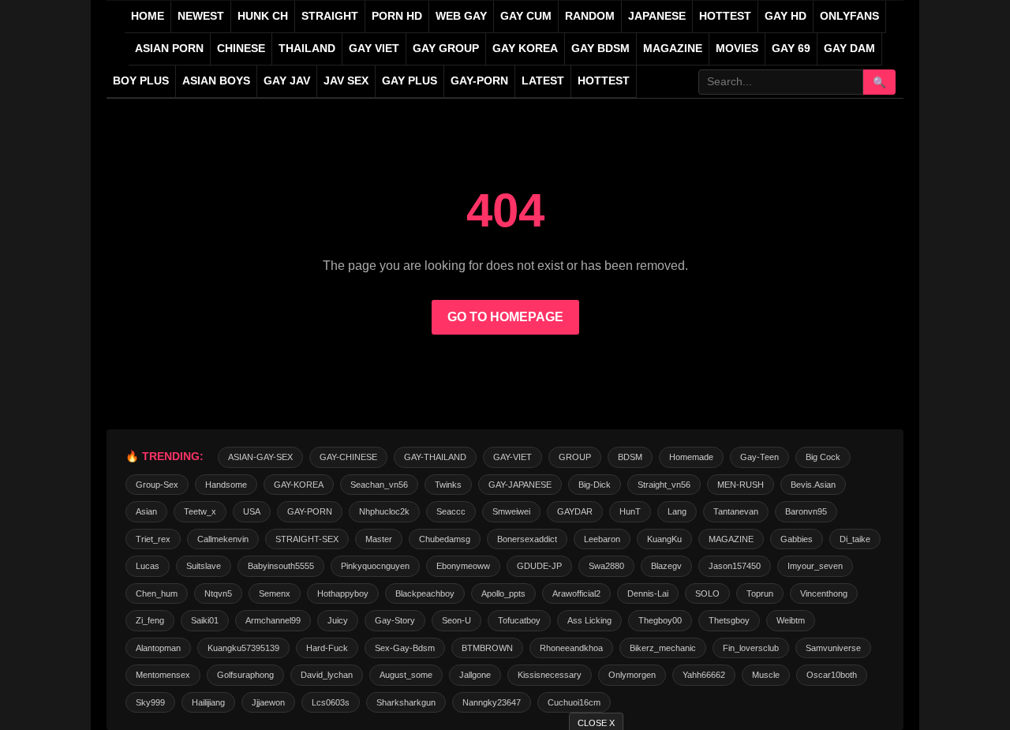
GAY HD (785, 16)
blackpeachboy (424, 593)
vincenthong (823, 593)
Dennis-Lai (647, 593)
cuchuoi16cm (574, 702)
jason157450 (735, 566)
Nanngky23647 (491, 702)
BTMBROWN (487, 648)
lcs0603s (331, 702)
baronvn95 (806, 511)
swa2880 (606, 566)
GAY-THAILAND (435, 457)
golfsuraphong (245, 674)
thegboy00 (660, 620)
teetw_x (200, 511)
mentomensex (163, 674)
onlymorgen (632, 674)
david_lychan (327, 674)
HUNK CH (263, 16)
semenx (274, 593)
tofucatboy (519, 620)
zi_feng (150, 620)
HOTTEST (725, 16)
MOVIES (737, 48)
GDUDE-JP (539, 566)
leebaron (602, 539)
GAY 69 (791, 48)
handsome (226, 484)
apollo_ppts (503, 593)
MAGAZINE (672, 48)
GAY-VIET (512, 457)
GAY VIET (374, 48)
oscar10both (831, 674)
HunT (630, 511)
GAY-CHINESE (348, 457)
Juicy (337, 620)
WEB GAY (461, 16)
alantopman (158, 648)
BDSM (630, 457)
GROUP (575, 457)
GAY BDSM (600, 48)
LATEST (543, 81)
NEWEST (201, 16)
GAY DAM (849, 48)
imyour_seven (815, 566)
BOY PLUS (141, 81)
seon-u (456, 620)
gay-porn (479, 81)
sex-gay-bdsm (405, 648)
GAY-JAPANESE (520, 484)
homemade (691, 457)
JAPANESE (657, 16)
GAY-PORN (309, 511)
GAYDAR (575, 511)
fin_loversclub (751, 648)
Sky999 (150, 702)
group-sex (157, 484)
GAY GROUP (446, 48)
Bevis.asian (813, 484)
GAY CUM (526, 16)
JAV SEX (346, 81)
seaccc (451, 511)
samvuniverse (833, 648)
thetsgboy (729, 620)
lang (677, 511)
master (378, 539)
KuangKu (664, 539)
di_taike (855, 539)
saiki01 (205, 620)
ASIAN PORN (169, 48)
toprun (759, 593)
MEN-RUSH (740, 484)
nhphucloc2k (384, 511)
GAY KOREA (525, 48)
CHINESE (241, 48)
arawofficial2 (576, 593)
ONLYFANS (849, 16)
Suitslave (203, 566)
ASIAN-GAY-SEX (260, 457)
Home (147, 16)
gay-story (395, 620)
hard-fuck (327, 648)
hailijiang (208, 702)
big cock (823, 457)
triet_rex (153, 539)
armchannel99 (273, 620)
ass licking (589, 620)
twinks (448, 484)
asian (146, 511)
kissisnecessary (550, 674)
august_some (406, 674)
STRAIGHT (329, 16)
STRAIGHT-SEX (307, 539)
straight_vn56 (664, 484)
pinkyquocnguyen (375, 566)
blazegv (666, 566)
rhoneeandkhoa (571, 648)
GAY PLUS (409, 81)
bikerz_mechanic (663, 648)
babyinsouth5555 (281, 566)
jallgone (475, 674)
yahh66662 (704, 674)
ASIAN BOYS (216, 81)
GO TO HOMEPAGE (505, 317)
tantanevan (735, 511)
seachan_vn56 (379, 484)
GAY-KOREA (299, 484)
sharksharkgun (406, 702)
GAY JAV (287, 81)
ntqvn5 (218, 593)
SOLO (707, 593)
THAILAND (307, 48)
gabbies (796, 539)
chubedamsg (444, 539)
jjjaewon (268, 702)
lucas (147, 566)
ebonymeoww (463, 566)
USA (251, 511)
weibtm (790, 620)
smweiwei (511, 511)
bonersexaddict (527, 539)
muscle (766, 674)
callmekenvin (223, 539)
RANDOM (590, 16)
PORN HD (397, 16)
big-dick (594, 484)
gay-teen (759, 457)
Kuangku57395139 (243, 648)
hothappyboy (342, 593)
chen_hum (157, 593)
